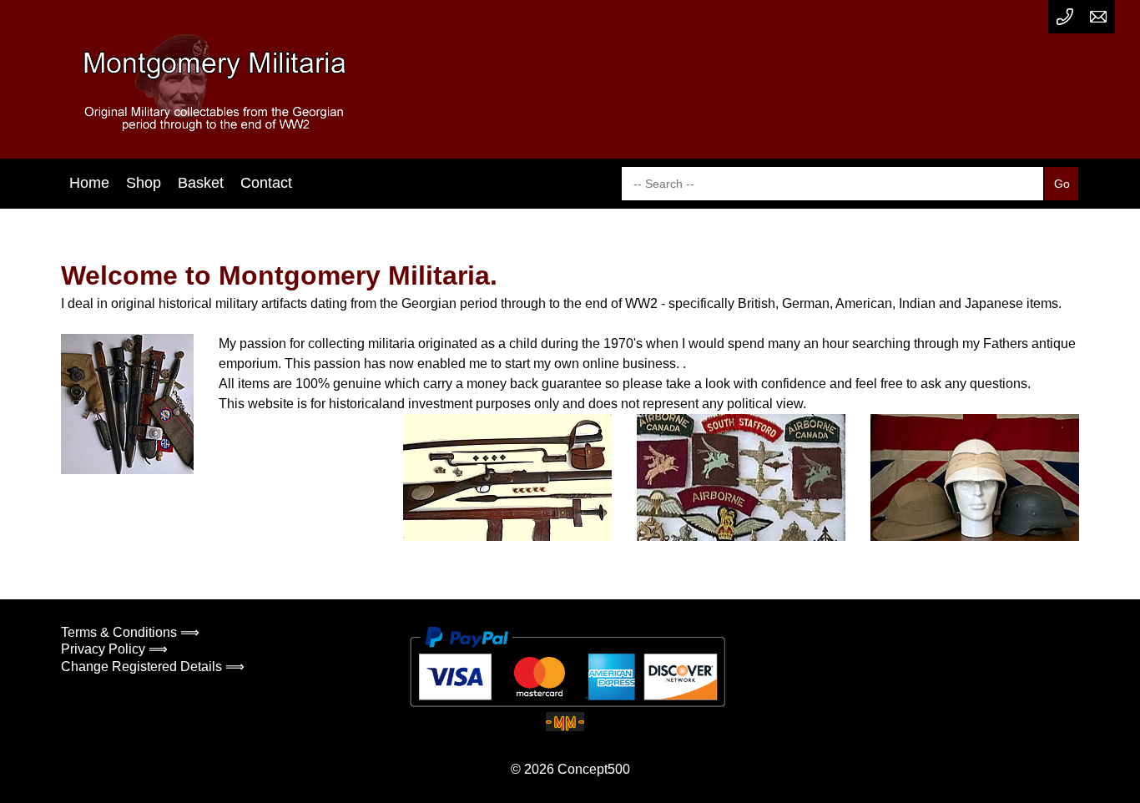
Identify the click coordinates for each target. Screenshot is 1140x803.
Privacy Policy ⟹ (114, 649)
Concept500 (593, 769)
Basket (201, 182)
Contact (266, 182)
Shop (143, 182)
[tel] (1065, 16)
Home (89, 182)
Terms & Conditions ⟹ (130, 632)
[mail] (1098, 16)
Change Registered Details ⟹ (153, 666)
